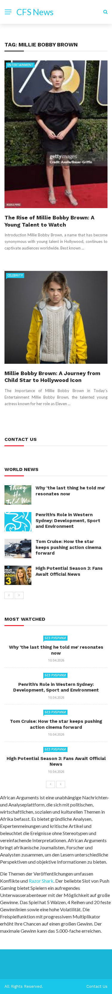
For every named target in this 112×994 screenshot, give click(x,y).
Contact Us (97, 986)
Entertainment (20, 65)
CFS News (34, 12)
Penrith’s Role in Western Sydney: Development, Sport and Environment (68, 520)
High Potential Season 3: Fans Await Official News (69, 571)
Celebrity (15, 275)
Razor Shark (41, 881)
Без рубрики (55, 638)
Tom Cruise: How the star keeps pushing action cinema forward (68, 547)
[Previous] (8, 595)
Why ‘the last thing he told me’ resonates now (56, 650)
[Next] (19, 595)
